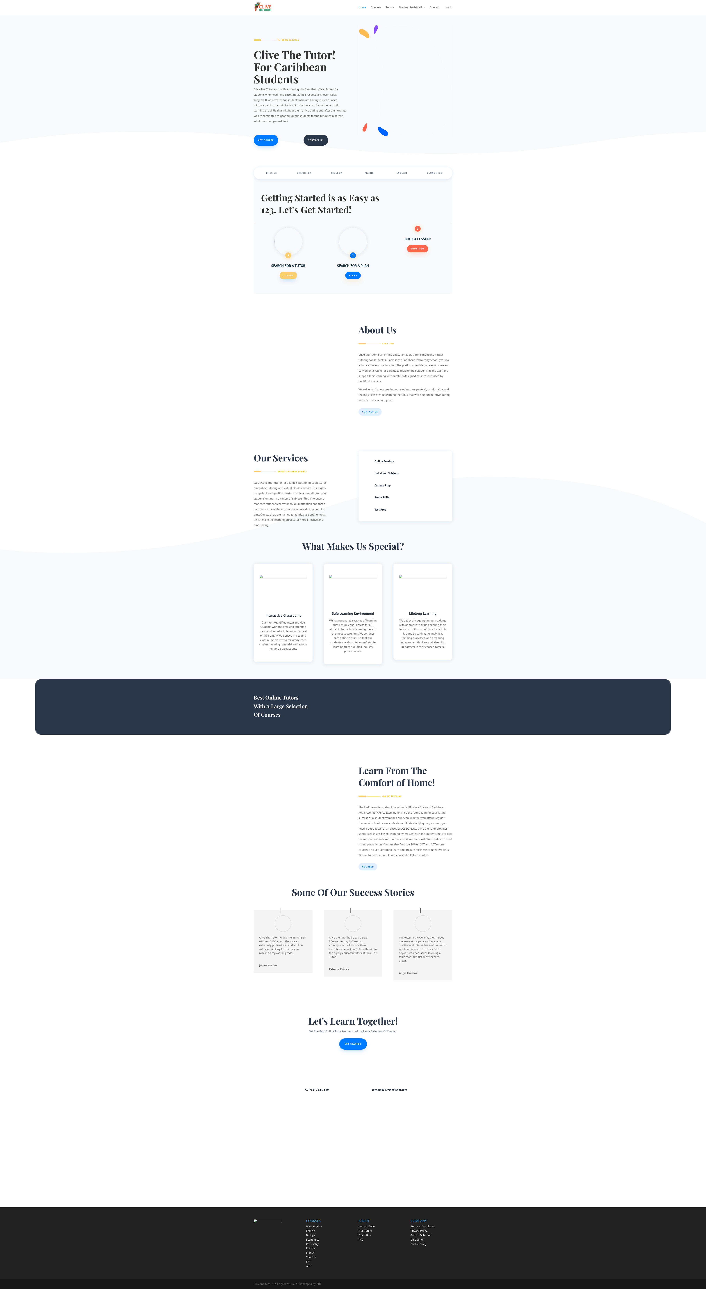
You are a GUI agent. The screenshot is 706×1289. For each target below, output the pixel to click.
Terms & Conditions (423, 1226)
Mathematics (314, 1226)
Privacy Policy (419, 1231)
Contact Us (316, 140)
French (310, 1252)
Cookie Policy (419, 1244)
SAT (308, 1261)
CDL (318, 1284)
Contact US (370, 411)
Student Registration (412, 7)
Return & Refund (421, 1235)
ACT (308, 1266)
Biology (336, 172)
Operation (365, 1235)
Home (362, 7)
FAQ (361, 1239)
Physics (271, 172)
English (402, 172)
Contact (435, 7)
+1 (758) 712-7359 (317, 1089)
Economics (434, 172)
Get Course (266, 140)
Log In (448, 7)
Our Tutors (365, 1231)
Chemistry (304, 172)
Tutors (390, 7)
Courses (376, 7)
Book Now (418, 248)
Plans (353, 275)
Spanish (311, 1257)
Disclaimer (417, 1239)
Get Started (353, 1043)
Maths (369, 172)
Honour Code (367, 1226)
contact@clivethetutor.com (389, 1089)
